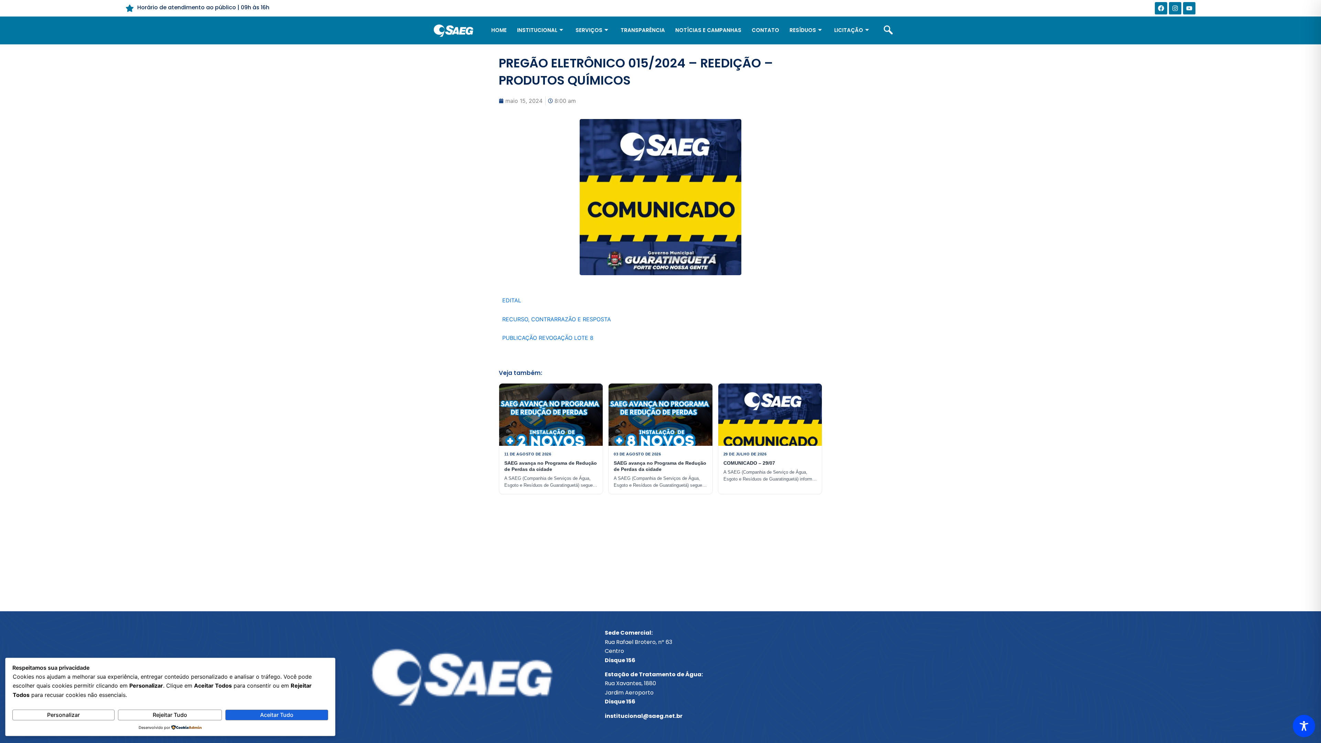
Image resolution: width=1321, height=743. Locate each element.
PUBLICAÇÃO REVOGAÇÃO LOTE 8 (547, 337)
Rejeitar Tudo (170, 714)
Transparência (643, 30)
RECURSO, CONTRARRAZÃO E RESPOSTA (556, 319)
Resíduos (803, 30)
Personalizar (63, 714)
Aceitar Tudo (276, 714)
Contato (765, 30)
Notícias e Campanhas (708, 30)
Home (499, 30)
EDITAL (511, 300)
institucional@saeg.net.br (644, 716)
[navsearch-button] (888, 30)
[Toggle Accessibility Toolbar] (1304, 726)
